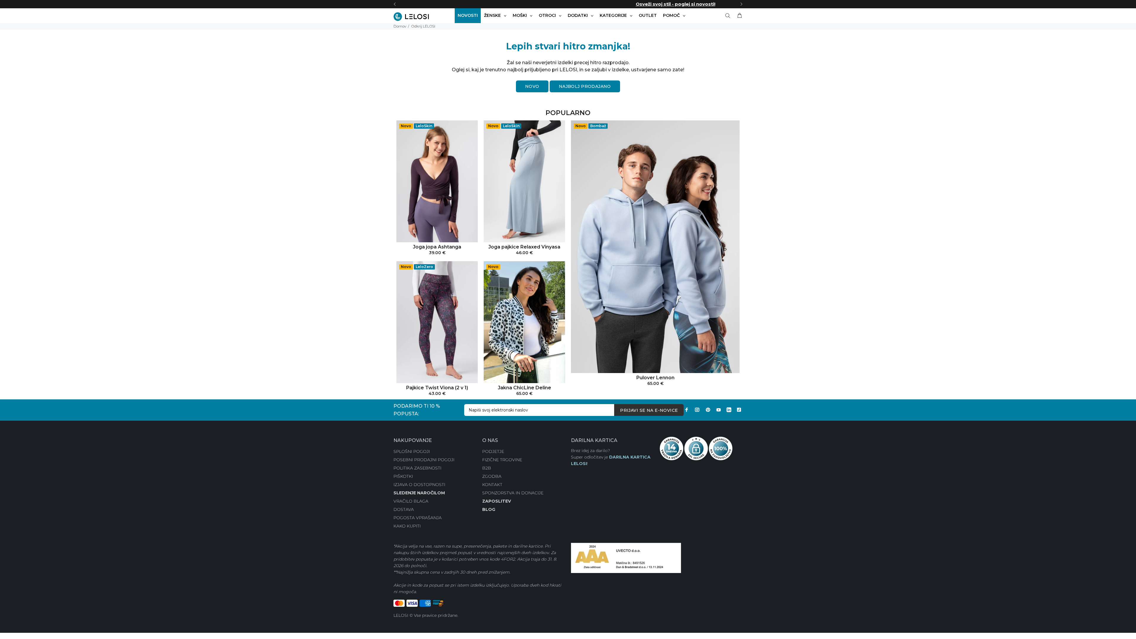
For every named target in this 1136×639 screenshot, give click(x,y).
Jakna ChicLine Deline (524, 387)
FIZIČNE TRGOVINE (502, 459)
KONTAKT (492, 484)
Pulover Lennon (655, 377)
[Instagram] (697, 410)
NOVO (532, 86)
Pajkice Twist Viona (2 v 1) (437, 387)
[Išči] (729, 15)
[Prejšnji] (394, 4)
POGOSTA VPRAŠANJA (417, 517)
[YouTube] (718, 410)
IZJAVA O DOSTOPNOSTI (419, 484)
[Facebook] (686, 410)
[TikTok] (739, 409)
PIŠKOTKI (403, 476)
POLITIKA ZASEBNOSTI (417, 468)
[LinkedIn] (728, 409)
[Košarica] (738, 15)
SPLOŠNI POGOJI (411, 451)
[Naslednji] (741, 4)
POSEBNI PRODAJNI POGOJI (423, 459)
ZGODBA (491, 476)
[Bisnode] (626, 557)
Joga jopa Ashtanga (437, 247)
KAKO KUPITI (407, 526)
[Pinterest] (708, 410)
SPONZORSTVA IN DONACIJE (512, 493)
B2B (486, 468)
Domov (399, 26)
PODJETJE (493, 451)
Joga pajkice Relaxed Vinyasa (524, 247)
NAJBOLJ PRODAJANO (585, 86)
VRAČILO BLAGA (410, 501)
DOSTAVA (403, 509)
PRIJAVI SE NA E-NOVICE (649, 410)
